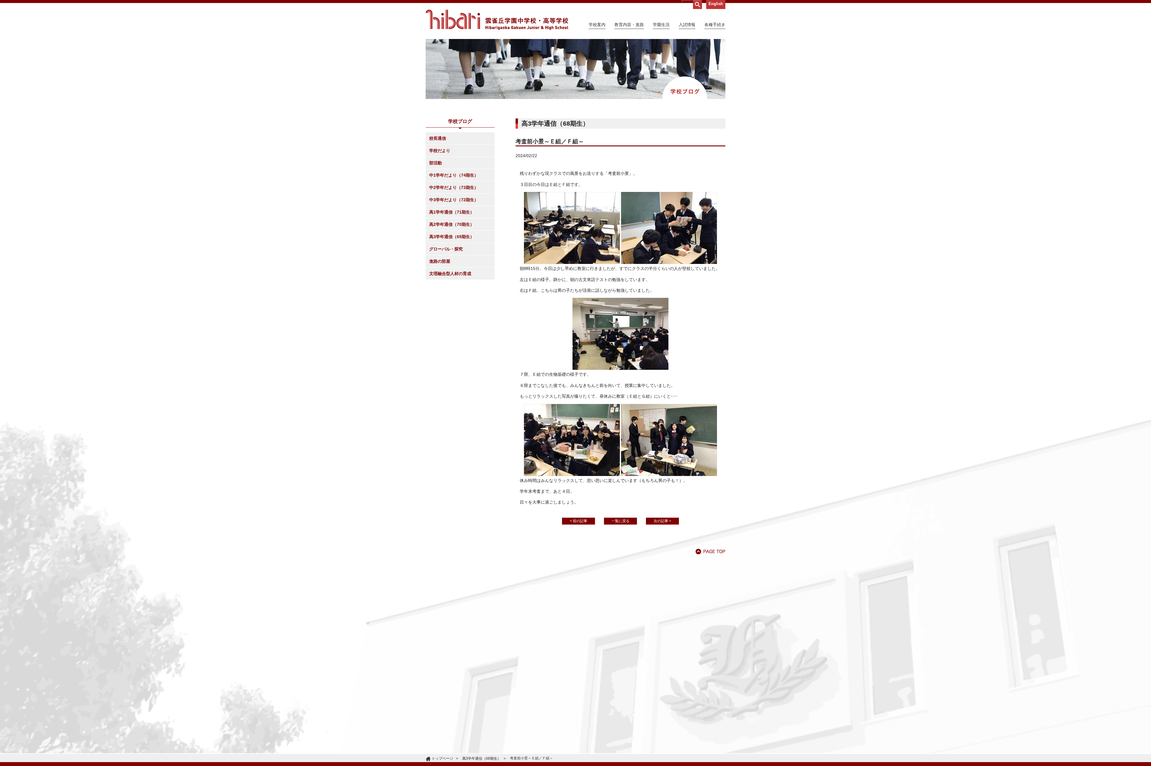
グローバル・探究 (446, 249)
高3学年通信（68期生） (481, 758)
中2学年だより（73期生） (453, 187)
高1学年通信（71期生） (451, 212)
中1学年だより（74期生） (453, 175)
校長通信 (437, 138)
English (716, 3)
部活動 (435, 162)
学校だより (439, 150)
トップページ (442, 758)
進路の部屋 (439, 261)
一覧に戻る (620, 521)
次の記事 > (662, 521)
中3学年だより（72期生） (453, 199)
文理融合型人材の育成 (450, 273)
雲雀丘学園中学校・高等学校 (497, 20)
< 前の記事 (578, 521)
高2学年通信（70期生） (451, 224)
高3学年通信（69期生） (451, 236)
